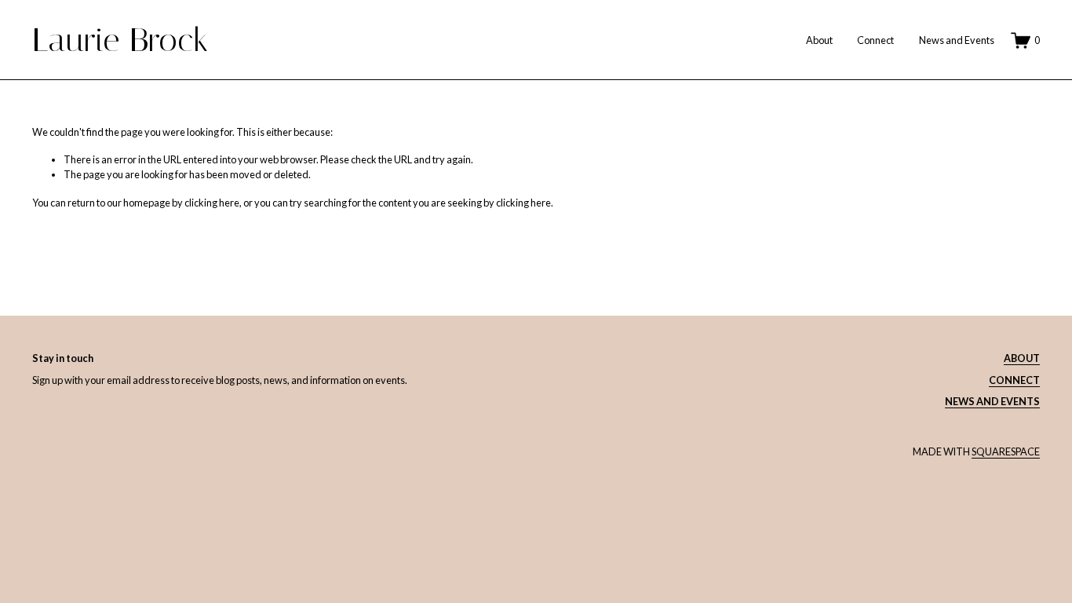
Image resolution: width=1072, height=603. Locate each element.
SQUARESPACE (1006, 451)
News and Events (956, 40)
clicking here (211, 202)
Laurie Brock (120, 40)
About (819, 40)
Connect (875, 40)
